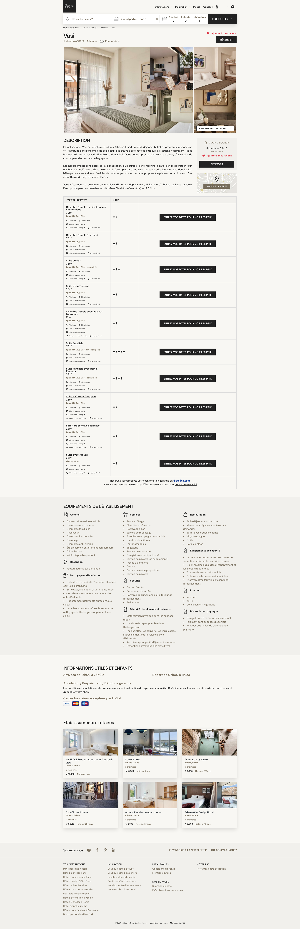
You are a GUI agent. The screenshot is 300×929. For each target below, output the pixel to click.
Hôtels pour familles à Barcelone (81, 910)
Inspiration (181, 6)
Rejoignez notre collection (211, 868)
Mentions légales (161, 872)
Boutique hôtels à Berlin (76, 893)
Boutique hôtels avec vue (122, 881)
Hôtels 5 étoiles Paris (75, 872)
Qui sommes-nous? (224, 850)
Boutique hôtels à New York (78, 914)
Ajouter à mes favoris (223, 33)
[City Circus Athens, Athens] (90, 795)
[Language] (234, 7)
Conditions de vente (163, 868)
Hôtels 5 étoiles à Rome (76, 901)
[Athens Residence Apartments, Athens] (150, 795)
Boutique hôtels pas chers (122, 872)
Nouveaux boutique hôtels (122, 889)
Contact (207, 6)
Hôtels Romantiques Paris (77, 877)
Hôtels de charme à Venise (78, 897)
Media (196, 6)
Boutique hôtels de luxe (121, 868)
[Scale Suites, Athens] (150, 742)
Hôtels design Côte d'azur (77, 881)
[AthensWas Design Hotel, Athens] (209, 795)
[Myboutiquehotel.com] (69, 7)
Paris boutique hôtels (75, 868)
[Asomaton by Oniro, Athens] (209, 742)
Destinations (162, 6)
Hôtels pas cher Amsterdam (78, 889)
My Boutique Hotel (71, 28)
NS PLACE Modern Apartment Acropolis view (89, 761)
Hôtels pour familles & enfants (124, 885)
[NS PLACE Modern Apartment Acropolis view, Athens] (90, 742)
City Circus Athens (77, 812)
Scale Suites (132, 759)
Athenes (104, 28)
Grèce (85, 28)
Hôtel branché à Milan (75, 906)
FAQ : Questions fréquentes (167, 890)
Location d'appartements (121, 877)
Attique (94, 28)
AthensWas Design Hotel (199, 812)
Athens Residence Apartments (143, 812)
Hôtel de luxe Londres (75, 885)
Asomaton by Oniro (196, 759)
